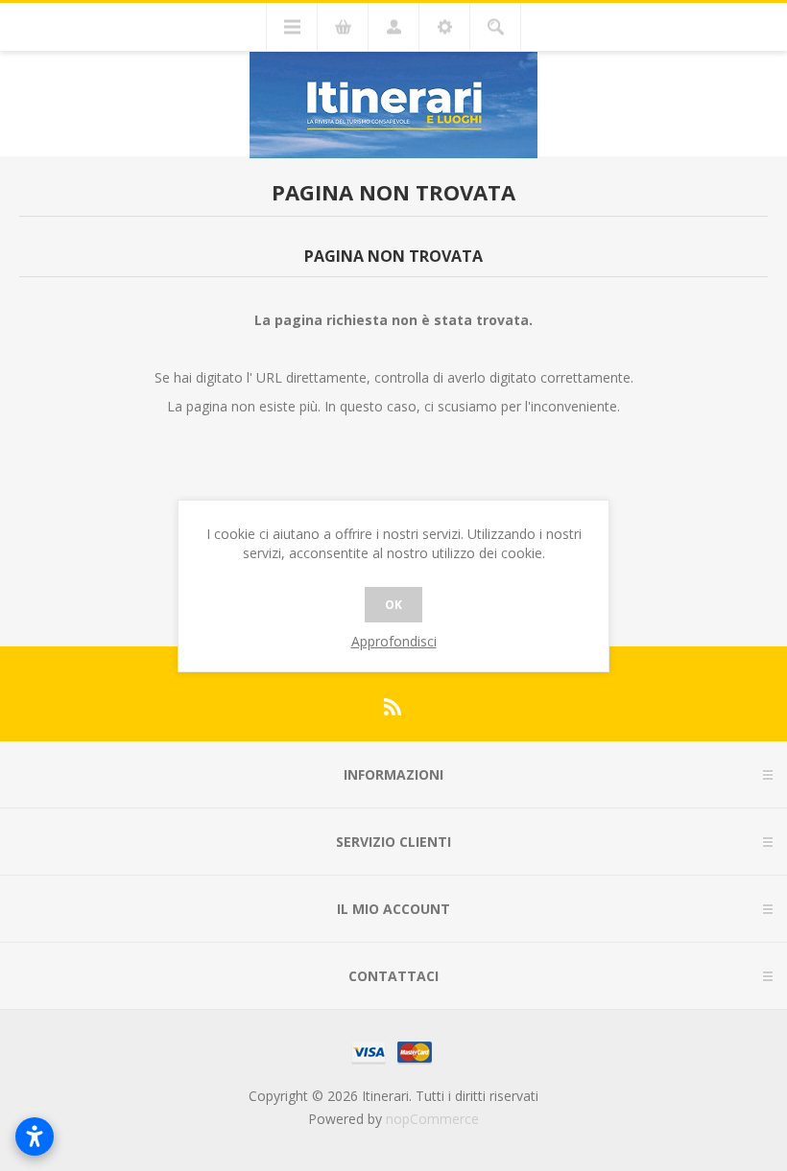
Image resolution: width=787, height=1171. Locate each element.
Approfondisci (394, 641)
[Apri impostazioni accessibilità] (34, 1136)
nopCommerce (432, 1119)
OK (393, 605)
